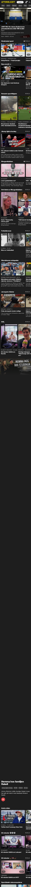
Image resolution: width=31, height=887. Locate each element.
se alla (27, 41)
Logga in (20, 2)
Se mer (25, 37)
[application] (15, 16)
